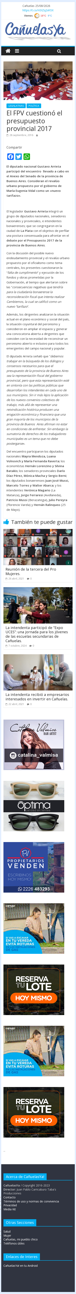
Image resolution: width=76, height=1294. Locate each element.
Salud (7, 1231)
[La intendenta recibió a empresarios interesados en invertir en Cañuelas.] (38, 656)
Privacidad (10, 1205)
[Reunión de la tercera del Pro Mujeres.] (38, 531)
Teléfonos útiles (14, 1243)
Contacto (9, 1197)
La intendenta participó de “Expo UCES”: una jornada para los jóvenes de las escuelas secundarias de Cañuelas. (36, 634)
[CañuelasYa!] (38, 24)
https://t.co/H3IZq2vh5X (38, 10)
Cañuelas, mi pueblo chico (20, 1239)
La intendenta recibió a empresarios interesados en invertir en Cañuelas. (37, 696)
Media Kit (9, 1209)
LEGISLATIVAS (16, 106)
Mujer (7, 1235)
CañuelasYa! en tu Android (20, 1266)
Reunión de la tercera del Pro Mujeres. (30, 571)
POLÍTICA (34, 106)
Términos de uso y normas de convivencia (31, 1201)
